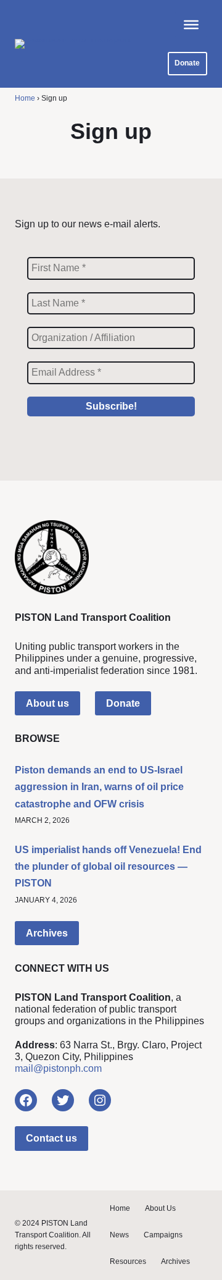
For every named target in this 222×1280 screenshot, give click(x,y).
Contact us (51, 1138)
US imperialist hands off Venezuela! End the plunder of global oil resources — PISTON (108, 866)
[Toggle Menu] (191, 24)
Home (25, 98)
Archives (47, 933)
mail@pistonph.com (58, 1068)
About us (47, 703)
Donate (187, 63)
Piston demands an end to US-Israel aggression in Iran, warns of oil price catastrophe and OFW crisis (99, 787)
